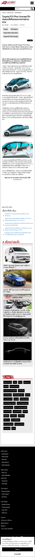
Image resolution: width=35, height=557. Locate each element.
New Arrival (4, 470)
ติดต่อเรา (3, 526)
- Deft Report (4, 454)
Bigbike (6, 416)
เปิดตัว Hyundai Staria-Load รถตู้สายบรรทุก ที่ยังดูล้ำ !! (16, 266)
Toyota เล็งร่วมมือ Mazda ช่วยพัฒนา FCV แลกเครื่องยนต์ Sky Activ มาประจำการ (18, 219)
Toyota (6, 29)
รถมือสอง (13, 416)
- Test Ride (4, 484)
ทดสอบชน (27, 382)
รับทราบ (17, 549)
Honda (6, 386)
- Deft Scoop (4, 457)
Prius (20, 382)
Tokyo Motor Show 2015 (11, 33)
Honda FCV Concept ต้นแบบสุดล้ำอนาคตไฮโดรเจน (17, 215)
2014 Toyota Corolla (21, 407)
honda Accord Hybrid (10, 391)
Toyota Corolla (8, 407)
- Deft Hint (4, 459)
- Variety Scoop (5, 504)
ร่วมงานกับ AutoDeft (7, 529)
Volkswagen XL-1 (18, 395)
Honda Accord (14, 386)
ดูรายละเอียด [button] (17, 554)
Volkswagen (7, 395)
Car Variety (4, 502)
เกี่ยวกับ (3, 517)
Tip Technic (4, 488)
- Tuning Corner (5, 507)
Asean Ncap (7, 382)
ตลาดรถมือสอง (8, 424)
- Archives (4, 497)
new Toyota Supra (22, 403)
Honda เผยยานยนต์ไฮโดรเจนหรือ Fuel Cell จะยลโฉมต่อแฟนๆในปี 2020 (19, 224)
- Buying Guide (5, 491)
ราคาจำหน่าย (8, 399)
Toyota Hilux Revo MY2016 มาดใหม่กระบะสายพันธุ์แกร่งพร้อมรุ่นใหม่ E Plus (18, 229)
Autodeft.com (17, 179)
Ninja (13, 428)
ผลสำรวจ (6, 420)
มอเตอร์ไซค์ (7, 411)
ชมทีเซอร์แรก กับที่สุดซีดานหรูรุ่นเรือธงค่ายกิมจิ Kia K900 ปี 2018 (17, 363)
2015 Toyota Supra (9, 403)
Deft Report (18, 13)
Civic (15, 382)
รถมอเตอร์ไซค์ (19, 424)
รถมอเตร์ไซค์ (17, 411)
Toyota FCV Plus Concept (11, 36)
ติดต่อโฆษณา (5, 523)
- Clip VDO (4, 510)
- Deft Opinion (5, 462)
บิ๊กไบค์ (25, 411)
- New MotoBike (5, 475)
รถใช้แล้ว (21, 416)
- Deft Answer (5, 494)
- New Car (4, 473)
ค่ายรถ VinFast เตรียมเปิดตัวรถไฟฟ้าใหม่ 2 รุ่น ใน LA (16, 339)
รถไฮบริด (21, 391)
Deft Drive (4, 478)
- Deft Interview (5, 465)
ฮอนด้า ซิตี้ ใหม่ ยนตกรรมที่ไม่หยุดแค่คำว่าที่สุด (16, 291)
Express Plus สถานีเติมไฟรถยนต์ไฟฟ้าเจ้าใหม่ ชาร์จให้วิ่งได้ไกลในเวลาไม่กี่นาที (18, 234)
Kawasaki (7, 428)
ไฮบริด (28, 395)
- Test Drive (4, 481)
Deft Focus (10, 13)
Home (4, 13)
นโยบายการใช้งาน (6, 520)
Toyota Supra (24, 399)
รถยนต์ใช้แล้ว (16, 420)
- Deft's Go (4, 513)
